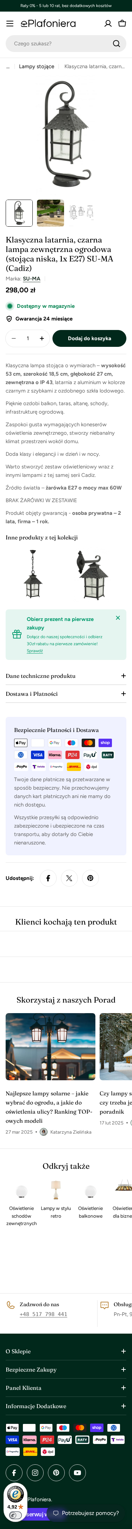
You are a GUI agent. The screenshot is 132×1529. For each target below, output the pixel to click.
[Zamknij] (118, 617)
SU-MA (31, 279)
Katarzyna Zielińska (71, 1132)
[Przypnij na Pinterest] (90, 878)
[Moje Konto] (108, 23)
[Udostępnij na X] (69, 878)
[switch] (15, 1515)
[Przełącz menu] (10, 23)
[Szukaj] (116, 43)
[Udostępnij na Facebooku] (48, 878)
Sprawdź (35, 650)
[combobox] (66, 43)
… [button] (8, 66)
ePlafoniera (38, 1499)
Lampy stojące (36, 66)
